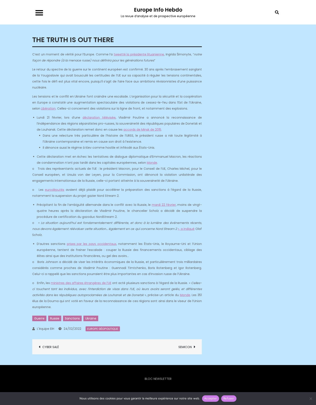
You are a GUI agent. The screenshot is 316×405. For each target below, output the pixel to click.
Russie (54, 318)
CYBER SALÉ (50, 347)
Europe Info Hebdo (158, 9)
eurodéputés (54, 190)
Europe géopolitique (102, 329)
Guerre (39, 318)
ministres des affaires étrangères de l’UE (81, 283)
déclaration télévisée (99, 117)
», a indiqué (186, 229)
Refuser (228, 398)
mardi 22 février (164, 205)
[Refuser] (310, 398)
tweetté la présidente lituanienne (139, 54)
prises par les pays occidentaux (91, 244)
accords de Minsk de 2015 (142, 129)
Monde (152, 162)
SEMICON (185, 347)
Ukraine (90, 318)
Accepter (210, 398)
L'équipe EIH (45, 329)
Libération (48, 108)
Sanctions (72, 318)
